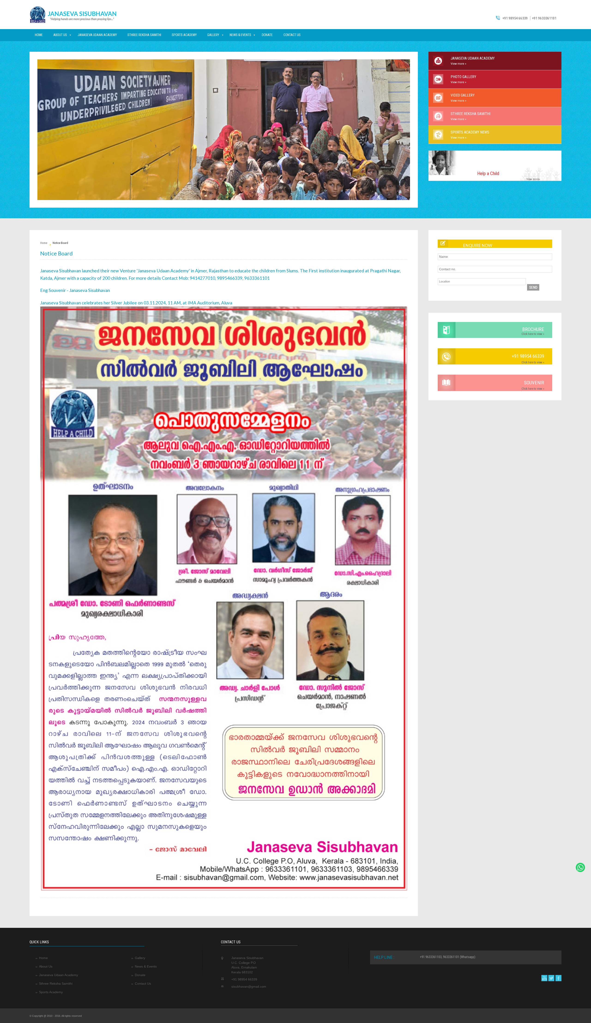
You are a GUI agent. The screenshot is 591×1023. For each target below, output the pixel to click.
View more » (458, 63)
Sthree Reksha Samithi (144, 35)
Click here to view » (533, 334)
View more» (533, 179)
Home (39, 35)
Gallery (213, 35)
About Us (60, 35)
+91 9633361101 (544, 18)
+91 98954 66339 (515, 18)
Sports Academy (184, 35)
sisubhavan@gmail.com (248, 986)
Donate (267, 35)
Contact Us (292, 35)
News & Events (240, 35)
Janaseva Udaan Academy (97, 35)
